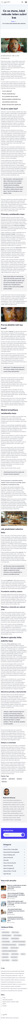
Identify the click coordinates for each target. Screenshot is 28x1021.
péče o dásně (5, 960)
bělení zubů (5, 938)
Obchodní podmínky (7, 999)
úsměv (23, 954)
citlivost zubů (14, 947)
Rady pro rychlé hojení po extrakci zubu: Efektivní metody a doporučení (16, 887)
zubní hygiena (14, 938)
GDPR (4, 1003)
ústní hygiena (17, 935)
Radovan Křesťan (7, 55)
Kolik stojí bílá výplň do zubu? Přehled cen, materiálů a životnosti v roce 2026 (16, 903)
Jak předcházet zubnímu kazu (9, 102)
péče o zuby (15, 932)
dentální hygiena (6, 935)
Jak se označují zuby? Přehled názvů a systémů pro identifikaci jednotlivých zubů (16, 895)
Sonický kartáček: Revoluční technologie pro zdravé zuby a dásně (15, 919)
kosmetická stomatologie (9, 944)
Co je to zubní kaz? (7, 91)
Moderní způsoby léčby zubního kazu (11, 104)
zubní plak (5, 947)
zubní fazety (15, 954)
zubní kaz (4, 778)
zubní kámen (5, 932)
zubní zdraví (12, 778)
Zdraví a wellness (9, 854)
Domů (13, 21)
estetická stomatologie (19, 941)
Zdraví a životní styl (9, 863)
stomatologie (5, 941)
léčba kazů (4, 781)
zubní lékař (5, 957)
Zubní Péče (7, 873)
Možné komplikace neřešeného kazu (11, 99)
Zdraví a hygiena (8, 868)
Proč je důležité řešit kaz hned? (10, 96)
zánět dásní (14, 957)
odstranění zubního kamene (9, 951)
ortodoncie (22, 944)
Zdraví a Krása (8, 865)
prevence (19, 778)
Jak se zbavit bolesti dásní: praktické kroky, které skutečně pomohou (15, 911)
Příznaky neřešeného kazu (8, 93)
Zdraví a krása (8, 857)
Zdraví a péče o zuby (10, 849)
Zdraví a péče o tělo (9, 871)
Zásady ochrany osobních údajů (10, 1001)
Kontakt (4, 1005)
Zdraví (5, 860)
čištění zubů (5, 954)
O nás (3, 997)
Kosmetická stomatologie (11, 852)
